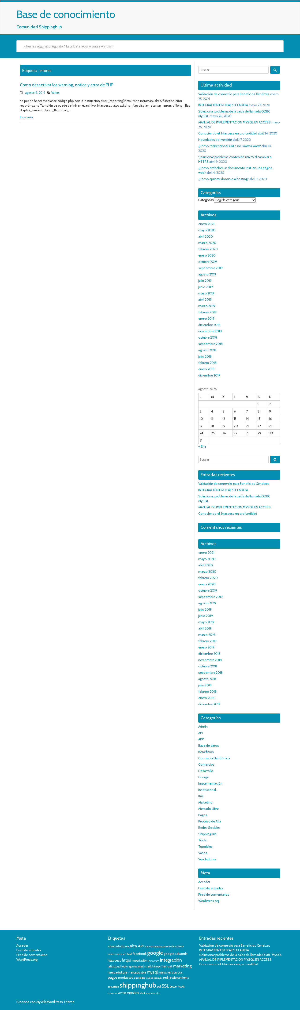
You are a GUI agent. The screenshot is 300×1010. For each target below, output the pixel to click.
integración (171, 960)
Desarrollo (205, 771)
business (149, 946)
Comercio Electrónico (214, 758)
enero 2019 (206, 318)
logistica (132, 966)
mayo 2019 (206, 293)
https (126, 960)
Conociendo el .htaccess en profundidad (227, 133)
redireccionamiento (176, 977)
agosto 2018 (207, 350)
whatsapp (144, 993)
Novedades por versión (215, 140)
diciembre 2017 (209, 375)
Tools (202, 840)
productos (125, 977)
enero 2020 (207, 255)
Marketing (205, 802)
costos (158, 946)
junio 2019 (205, 287)
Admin (203, 726)
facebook (139, 954)
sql (159, 986)
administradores (118, 946)
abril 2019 (205, 299)
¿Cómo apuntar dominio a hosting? (223, 179)
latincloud (114, 966)
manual (166, 966)
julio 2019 (205, 281)
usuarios (112, 993)
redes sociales (154, 977)
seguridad (113, 986)
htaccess (114, 960)
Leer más (26, 117)
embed (127, 954)
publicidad (140, 977)
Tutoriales (205, 846)
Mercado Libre (208, 809)
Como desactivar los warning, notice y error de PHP (66, 84)
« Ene (202, 446)
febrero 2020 (208, 249)
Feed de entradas (210, 888)
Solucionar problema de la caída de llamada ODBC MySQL (240, 955)
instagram (153, 960)
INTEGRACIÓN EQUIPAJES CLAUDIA (223, 105)
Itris (200, 796)
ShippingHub (207, 834)
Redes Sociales (209, 827)
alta (133, 945)
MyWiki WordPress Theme (55, 1002)
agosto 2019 (207, 274)
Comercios (206, 764)
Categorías (206, 200)
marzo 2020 (207, 243)
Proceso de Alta (209, 821)
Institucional (207, 790)
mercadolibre (117, 972)
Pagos (202, 815)
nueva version (167, 972)
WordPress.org (208, 901)
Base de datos (208, 745)
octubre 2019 (207, 262)
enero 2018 (206, 369)
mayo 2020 (206, 230)
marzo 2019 (206, 306)
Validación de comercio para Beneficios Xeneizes (233, 94)
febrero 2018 (207, 363)
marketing (182, 966)
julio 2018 (205, 356)
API (200, 733)
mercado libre (137, 972)
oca (179, 972)
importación (139, 960)
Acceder (204, 882)
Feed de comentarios (213, 894)
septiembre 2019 (210, 268)
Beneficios (206, 752)
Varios (55, 92)
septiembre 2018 (210, 344)
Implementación (210, 783)
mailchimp (152, 966)
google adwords (176, 954)
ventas (122, 993)
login (124, 966)
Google (203, 777)
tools (181, 986)
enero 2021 (206, 224)
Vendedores (207, 859)
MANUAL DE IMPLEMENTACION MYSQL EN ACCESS (234, 122)
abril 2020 (205, 236)
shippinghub (138, 985)
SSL (165, 986)
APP (201, 739)
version (133, 992)
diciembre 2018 (209, 325)
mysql (152, 972)
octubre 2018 (207, 337)
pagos (112, 977)
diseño (167, 946)
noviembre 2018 (210, 331)
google (155, 953)
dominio (177, 946)
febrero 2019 (207, 312)
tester (174, 986)
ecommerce (115, 954)
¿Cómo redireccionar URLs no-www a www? (229, 146)
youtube (155, 993)
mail (141, 966)
